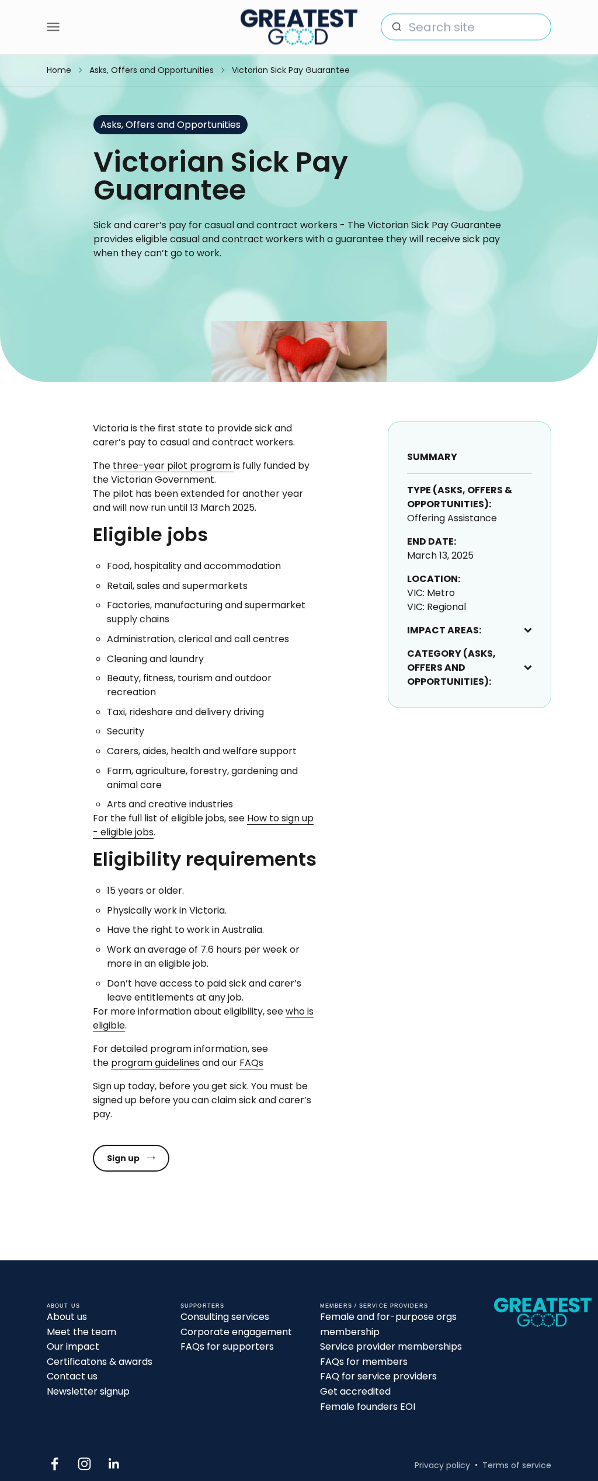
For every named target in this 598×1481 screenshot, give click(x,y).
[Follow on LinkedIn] (114, 1464)
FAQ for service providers (378, 1376)
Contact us (72, 1376)
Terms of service (516, 1465)
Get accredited (355, 1391)
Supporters (202, 1306)
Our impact (73, 1346)
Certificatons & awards (99, 1361)
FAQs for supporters (227, 1346)
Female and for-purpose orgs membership (388, 1324)
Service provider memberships (391, 1346)
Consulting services (224, 1316)
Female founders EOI (367, 1406)
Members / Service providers (374, 1306)
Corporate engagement (236, 1332)
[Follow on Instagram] (84, 1464)
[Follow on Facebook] (54, 1464)
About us (67, 1316)
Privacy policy (442, 1465)
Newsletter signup (88, 1391)
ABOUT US (63, 1306)
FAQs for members (364, 1361)
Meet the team (81, 1332)
